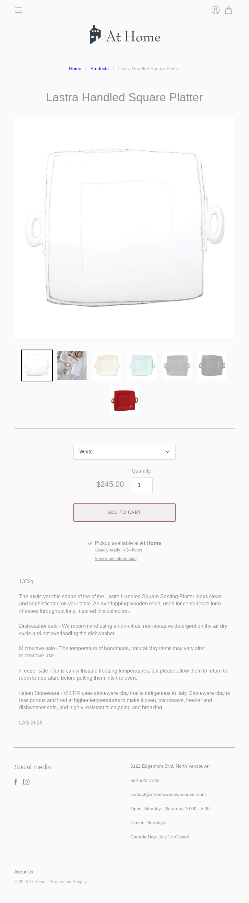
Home (75, 68)
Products (99, 68)
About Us (23, 871)
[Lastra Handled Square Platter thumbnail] (37, 365)
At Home (38, 881)
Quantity (141, 471)
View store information (115, 558)
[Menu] (18, 10)
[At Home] (124, 34)
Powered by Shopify (68, 881)
